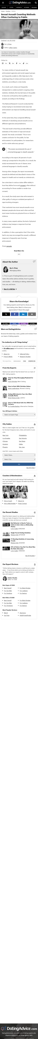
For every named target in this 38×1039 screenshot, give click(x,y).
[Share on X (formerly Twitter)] (6, 314)
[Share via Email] (32, 314)
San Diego (22, 441)
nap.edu (9, 246)
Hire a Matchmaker (10, 503)
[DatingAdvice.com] (20, 2)
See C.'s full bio (9, 289)
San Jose (22, 447)
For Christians (8, 606)
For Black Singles (25, 588)
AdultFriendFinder (25, 615)
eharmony (23, 613)
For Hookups (8, 593)
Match (6, 613)
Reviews (34, 7)
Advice (4, 7)
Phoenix (5, 447)
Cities (11, 7)
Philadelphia (23, 435)
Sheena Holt (14, 535)
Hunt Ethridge (12, 381)
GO (19, 464)
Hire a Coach (8, 501)
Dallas (21, 444)
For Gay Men (8, 591)
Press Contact (22, 503)
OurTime (6, 615)
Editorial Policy (24, 354)
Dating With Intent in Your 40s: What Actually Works (20, 395)
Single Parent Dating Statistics (21, 533)
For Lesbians (24, 591)
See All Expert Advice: (10, 411)
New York (5, 435)
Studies (26, 7)
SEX (19, 254)
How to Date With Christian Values (19, 386)
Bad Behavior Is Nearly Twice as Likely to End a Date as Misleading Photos (22, 525)
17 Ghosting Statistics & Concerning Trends (22, 540)
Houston (5, 444)
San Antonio (23, 438)
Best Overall (7, 588)
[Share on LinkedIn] (23, 314)
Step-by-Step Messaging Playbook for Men (20, 378)
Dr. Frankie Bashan (14, 406)
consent (23, 185)
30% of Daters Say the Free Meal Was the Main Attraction (23, 548)
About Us (6, 354)
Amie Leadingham (13, 388)
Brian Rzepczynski (13, 398)
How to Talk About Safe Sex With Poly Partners (20, 403)
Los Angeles (6, 438)
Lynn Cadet (14, 529)
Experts (19, 7)
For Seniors (23, 593)
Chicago (5, 441)
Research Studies (25, 356)
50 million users (9, 348)
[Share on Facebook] (15, 314)
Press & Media (8, 356)
